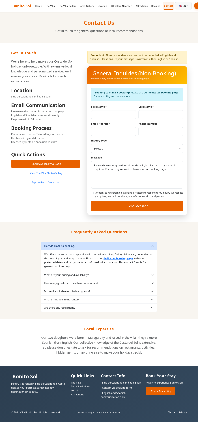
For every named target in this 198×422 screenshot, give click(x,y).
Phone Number (147, 123)
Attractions (142, 5)
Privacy (183, 412)
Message (96, 157)
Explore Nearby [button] (121, 5)
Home (38, 5)
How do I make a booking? (59, 246)
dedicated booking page (163, 92)
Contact (168, 5)
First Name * (99, 106)
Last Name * (146, 106)
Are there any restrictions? (59, 307)
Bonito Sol (21, 5)
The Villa (50, 5)
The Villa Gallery (67, 5)
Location (102, 5)
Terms (171, 412)
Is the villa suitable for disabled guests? (67, 291)
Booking (155, 5)
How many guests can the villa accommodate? (71, 283)
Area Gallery (87, 5)
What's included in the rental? (61, 299)
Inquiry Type (99, 140)
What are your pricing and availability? (66, 275)
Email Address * (100, 123)
